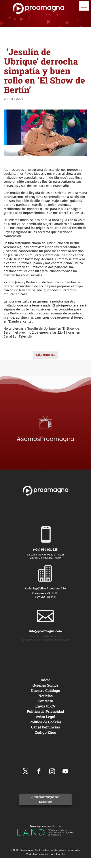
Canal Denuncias (45, 727)
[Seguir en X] (25, 771)
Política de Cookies (45, 721)
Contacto (45, 700)
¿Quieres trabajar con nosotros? (45, 799)
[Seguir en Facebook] (39, 771)
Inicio (45, 680)
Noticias (45, 695)
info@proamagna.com (45, 631)
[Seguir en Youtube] (65, 771)
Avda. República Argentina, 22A (45, 588)
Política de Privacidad (45, 711)
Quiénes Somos (45, 685)
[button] (84, 6)
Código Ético (45, 732)
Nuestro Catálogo (45, 690)
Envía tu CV (45, 706)
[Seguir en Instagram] (52, 771)
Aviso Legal (45, 716)
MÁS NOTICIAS (45, 355)
